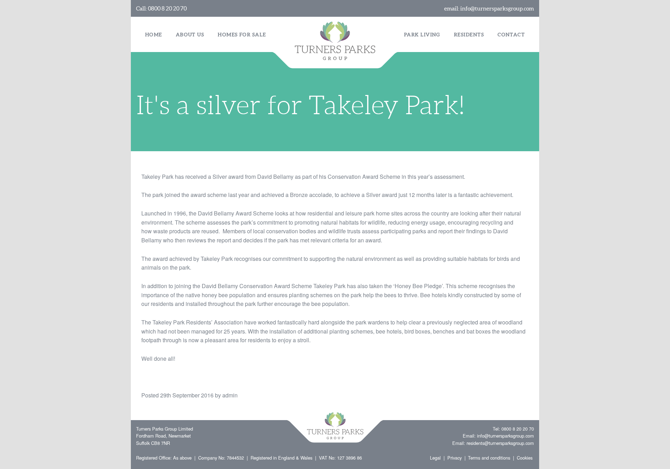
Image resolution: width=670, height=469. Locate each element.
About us (190, 34)
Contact (511, 34)
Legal (435, 457)
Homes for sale (242, 34)
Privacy (454, 457)
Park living (422, 34)
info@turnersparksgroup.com (497, 8)
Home (153, 34)
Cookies (525, 457)
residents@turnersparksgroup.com (500, 443)
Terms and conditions (489, 457)
